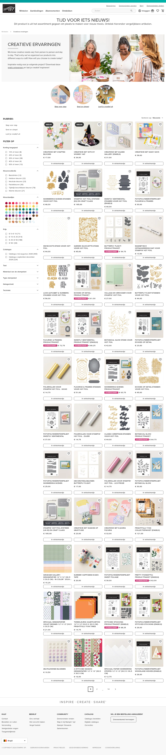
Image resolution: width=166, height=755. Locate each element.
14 (108, 689)
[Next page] (115, 689)
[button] (152, 10)
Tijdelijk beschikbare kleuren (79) (22, 188)
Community (62, 714)
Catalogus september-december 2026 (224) (22, 258)
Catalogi (89, 714)
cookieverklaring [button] (112, 747)
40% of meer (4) (15, 161)
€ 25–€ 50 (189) (15, 240)
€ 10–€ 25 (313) (15, 237)
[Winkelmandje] (162, 10)
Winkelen (5, 31)
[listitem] (21, 125)
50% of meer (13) (16, 164)
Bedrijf (32, 714)
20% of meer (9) (15, 155)
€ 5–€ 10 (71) (14, 234)
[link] (157, 10)
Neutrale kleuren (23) (17, 181)
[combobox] (114, 11)
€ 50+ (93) (13, 243)
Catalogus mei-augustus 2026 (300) (23, 254)
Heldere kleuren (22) (17, 178)
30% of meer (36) (16, 158)
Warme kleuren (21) (17, 191)
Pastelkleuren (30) (16, 184)
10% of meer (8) (15, 152)
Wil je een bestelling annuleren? (127, 714)
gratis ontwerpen (16, 67)
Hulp (4, 714)
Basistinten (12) (15, 175)
